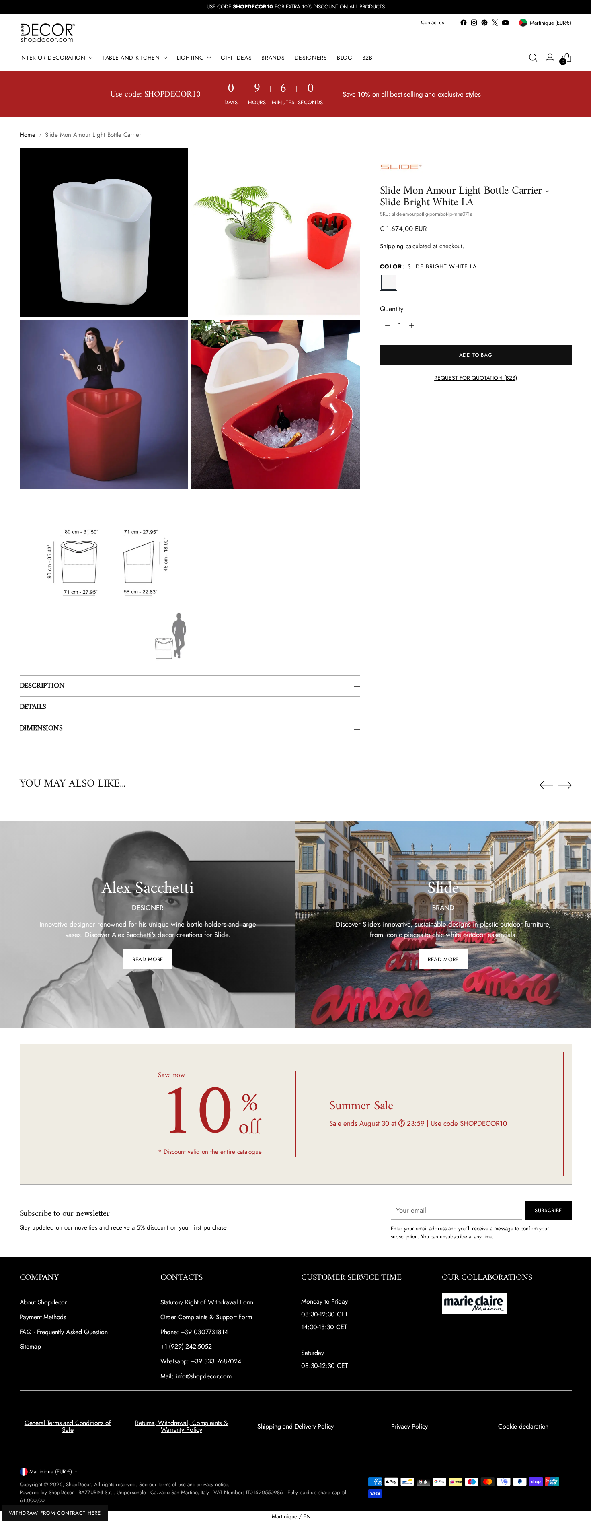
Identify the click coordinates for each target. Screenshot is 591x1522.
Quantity (391, 308)
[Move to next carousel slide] (565, 785)
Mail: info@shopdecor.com (196, 1376)
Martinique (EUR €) (50, 1471)
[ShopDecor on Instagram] (474, 22)
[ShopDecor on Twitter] (495, 22)
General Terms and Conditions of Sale (68, 1426)
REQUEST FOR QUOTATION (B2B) (475, 378)
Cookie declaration (523, 1426)
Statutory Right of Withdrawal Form (207, 1302)
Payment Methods (43, 1317)
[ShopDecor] (48, 33)
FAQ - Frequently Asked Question (64, 1332)
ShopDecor (78, 1484)
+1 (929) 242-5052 (186, 1346)
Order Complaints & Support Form (206, 1317)
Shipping (392, 246)
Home (27, 134)
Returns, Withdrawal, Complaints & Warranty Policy (181, 1426)
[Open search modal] (533, 57)
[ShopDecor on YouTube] (505, 22)
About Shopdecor (43, 1302)
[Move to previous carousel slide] (546, 785)
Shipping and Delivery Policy (295, 1426)
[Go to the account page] (550, 57)
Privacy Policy (409, 1426)
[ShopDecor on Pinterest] (484, 22)
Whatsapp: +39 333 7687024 (200, 1361)
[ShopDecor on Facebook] (463, 22)
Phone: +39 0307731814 (194, 1332)
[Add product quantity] (411, 325)
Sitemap (30, 1346)
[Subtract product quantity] (387, 325)
